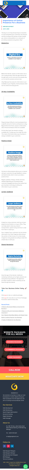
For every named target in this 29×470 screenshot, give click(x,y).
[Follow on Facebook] (4, 446)
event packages (14, 357)
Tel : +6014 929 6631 (11, 433)
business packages (14, 342)
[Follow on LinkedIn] (12, 446)
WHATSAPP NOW (14, 376)
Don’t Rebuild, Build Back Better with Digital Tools (14, 315)
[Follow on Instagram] (8, 446)
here (5, 295)
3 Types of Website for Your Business (11, 319)
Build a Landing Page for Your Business (11, 317)
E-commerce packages (14, 349)
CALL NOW (14, 370)
